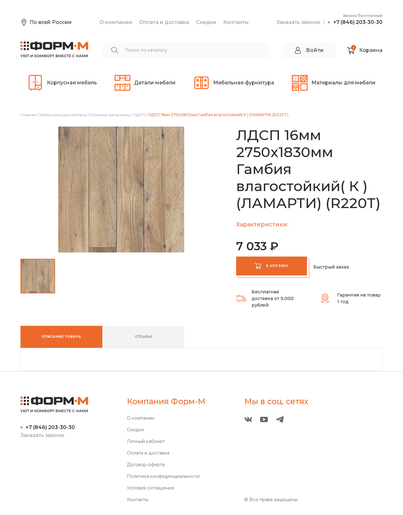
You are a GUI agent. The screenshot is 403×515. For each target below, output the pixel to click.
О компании (115, 22)
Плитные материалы (110, 115)
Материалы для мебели (63, 115)
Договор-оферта (146, 464)
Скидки (206, 22)
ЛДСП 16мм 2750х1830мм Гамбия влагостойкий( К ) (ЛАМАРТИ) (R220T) (218, 115)
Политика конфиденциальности (163, 476)
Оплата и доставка (164, 22)
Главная (28, 115)
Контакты (236, 22)
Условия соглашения (150, 488)
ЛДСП (139, 115)
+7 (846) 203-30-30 (358, 22)
